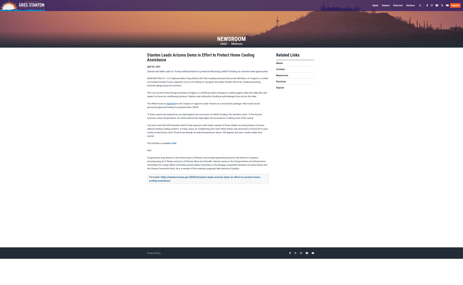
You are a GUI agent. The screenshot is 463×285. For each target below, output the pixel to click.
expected (171, 103)
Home (223, 43)
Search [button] (420, 5)
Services (281, 81)
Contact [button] (386, 5)
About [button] (375, 5)
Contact (280, 69)
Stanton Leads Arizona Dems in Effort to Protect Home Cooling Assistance (200, 57)
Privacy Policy (154, 253)
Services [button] (410, 5)
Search (280, 87)
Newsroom (398, 5)
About (279, 63)
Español (455, 5)
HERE (174, 143)
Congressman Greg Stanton (28, 5)
